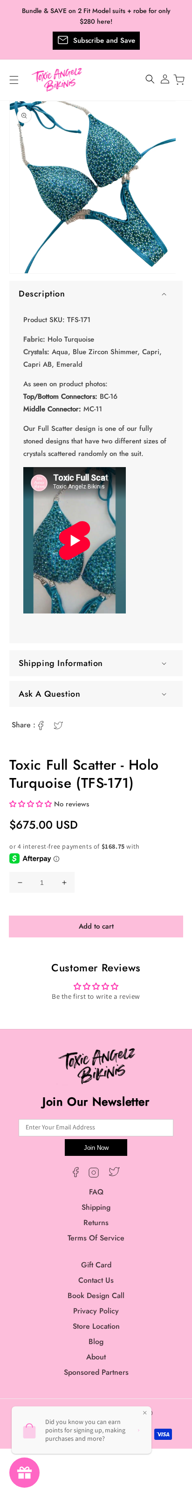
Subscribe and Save (104, 40)
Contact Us (96, 1280)
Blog (96, 1341)
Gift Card (96, 1265)
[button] (96, 294)
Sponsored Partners (96, 1372)
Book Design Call (96, 1295)
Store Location (96, 1326)
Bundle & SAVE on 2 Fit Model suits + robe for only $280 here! (96, 16)
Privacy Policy (96, 1311)
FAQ (96, 1192)
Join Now (96, 1147)
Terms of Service (96, 1238)
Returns (96, 1222)
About (96, 1357)
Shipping (96, 1207)
